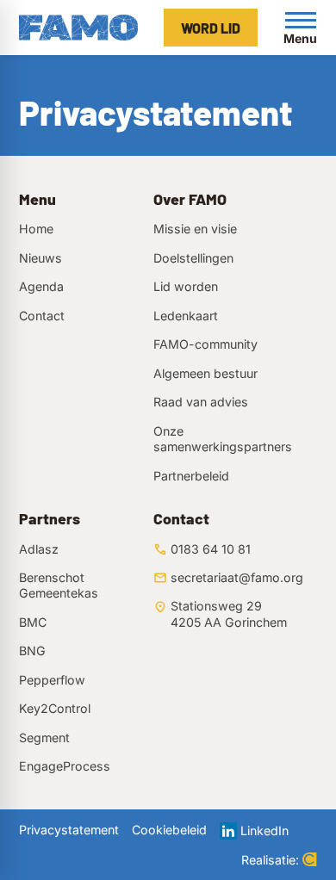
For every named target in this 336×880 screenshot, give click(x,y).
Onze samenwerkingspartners (222, 439)
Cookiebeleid (169, 829)
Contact (42, 315)
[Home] (78, 27)
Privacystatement (69, 829)
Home (36, 228)
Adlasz (39, 549)
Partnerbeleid (191, 475)
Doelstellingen (193, 258)
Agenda (41, 286)
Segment (44, 737)
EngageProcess (64, 766)
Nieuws (40, 258)
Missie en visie (195, 228)
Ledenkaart (185, 315)
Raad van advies (200, 401)
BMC (33, 622)
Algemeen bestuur (205, 373)
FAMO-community (205, 344)
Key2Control (54, 708)
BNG (32, 650)
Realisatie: (270, 859)
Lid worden (185, 286)
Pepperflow (52, 679)
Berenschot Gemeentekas (58, 585)
